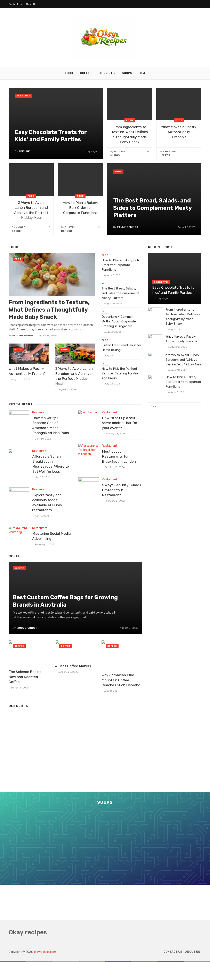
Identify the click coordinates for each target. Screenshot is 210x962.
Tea (142, 73)
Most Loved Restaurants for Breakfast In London (119, 456)
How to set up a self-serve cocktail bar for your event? (119, 423)
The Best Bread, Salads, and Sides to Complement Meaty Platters (152, 207)
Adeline (24, 151)
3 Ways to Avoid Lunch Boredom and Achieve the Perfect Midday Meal (31, 210)
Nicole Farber (26, 627)
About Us (31, 4)
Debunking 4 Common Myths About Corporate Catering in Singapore (119, 321)
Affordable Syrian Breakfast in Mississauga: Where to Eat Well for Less (50, 464)
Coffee (85, 73)
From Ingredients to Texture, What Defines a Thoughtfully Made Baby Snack (129, 134)
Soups (127, 73)
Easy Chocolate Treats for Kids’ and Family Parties (51, 136)
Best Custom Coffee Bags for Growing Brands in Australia (65, 601)
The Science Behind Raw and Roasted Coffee (25, 677)
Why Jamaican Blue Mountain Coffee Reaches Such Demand (121, 680)
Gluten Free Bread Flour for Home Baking (121, 347)
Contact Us (15, 4)
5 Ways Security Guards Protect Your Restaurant (121, 490)
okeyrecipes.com (44, 952)
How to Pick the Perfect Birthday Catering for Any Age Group (120, 373)
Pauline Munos (127, 227)
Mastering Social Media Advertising (51, 536)
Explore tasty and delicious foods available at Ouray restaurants (47, 502)
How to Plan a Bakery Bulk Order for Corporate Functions (80, 208)
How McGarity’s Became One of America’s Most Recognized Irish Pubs (50, 425)
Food (69, 73)
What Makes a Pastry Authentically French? (178, 132)
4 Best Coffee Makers (73, 666)
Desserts (107, 73)
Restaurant (40, 412)
